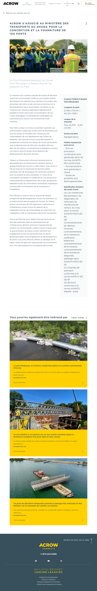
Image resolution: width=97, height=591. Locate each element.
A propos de (67, 3)
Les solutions (26, 3)
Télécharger (19, 382)
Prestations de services (40, 3)
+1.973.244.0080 (48, 554)
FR (72, 3)
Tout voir (78, 318)
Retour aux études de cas (17, 13)
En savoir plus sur (19, 377)
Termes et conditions (48, 579)
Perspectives (55, 3)
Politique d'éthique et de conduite (48, 582)
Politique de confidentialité (48, 577)
